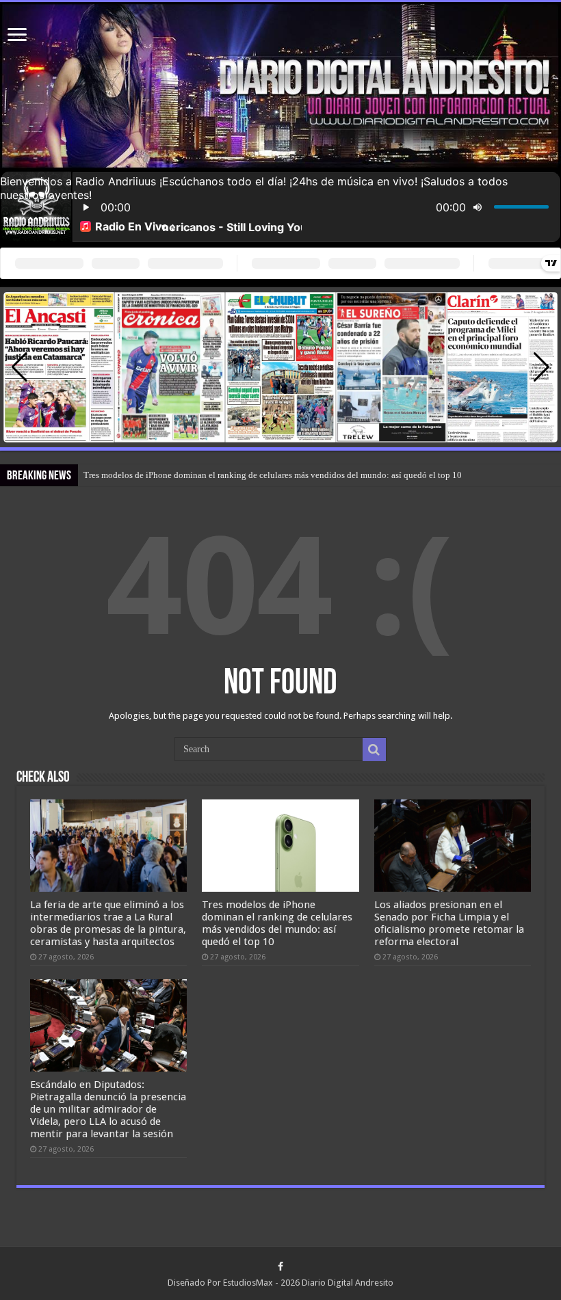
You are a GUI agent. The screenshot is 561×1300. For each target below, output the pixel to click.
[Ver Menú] (17, 36)
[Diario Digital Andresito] (280, 86)
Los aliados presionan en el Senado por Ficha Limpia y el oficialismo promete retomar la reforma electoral (449, 923)
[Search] (374, 749)
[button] (541, 367)
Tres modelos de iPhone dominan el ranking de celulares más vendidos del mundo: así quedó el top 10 (272, 475)
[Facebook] (280, 1266)
